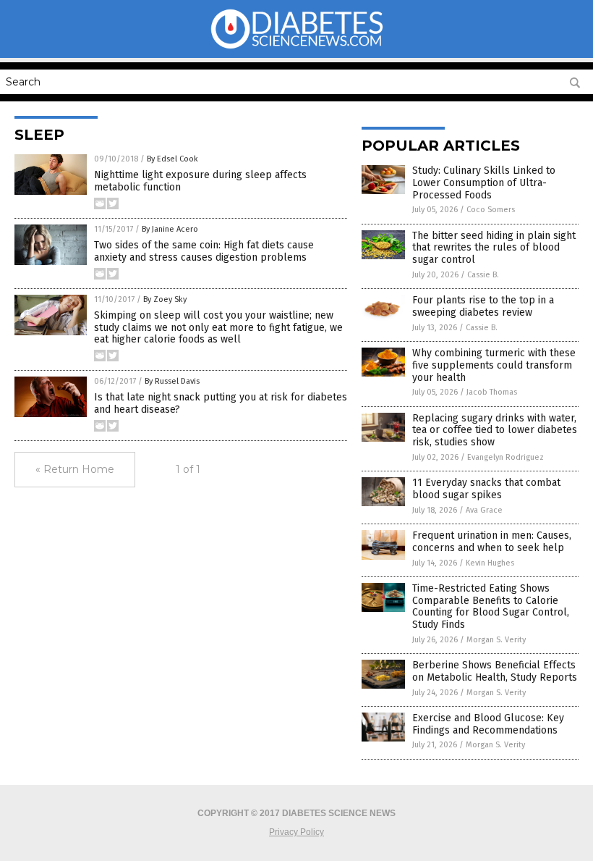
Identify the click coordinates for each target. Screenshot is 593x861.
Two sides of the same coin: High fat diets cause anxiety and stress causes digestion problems (204, 251)
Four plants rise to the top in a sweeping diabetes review (483, 306)
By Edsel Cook (172, 159)
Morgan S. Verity (496, 639)
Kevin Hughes (490, 563)
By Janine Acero (170, 229)
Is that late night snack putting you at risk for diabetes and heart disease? (220, 403)
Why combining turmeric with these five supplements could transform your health (494, 365)
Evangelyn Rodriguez (505, 457)
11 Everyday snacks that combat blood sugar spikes (486, 488)
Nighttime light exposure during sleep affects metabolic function (200, 181)
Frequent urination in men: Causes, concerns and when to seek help (491, 541)
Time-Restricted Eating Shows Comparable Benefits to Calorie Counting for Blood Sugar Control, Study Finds (490, 606)
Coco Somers (490, 209)
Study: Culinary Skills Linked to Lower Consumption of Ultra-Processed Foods (483, 182)
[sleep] (296, 48)
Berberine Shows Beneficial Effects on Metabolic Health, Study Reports (494, 671)
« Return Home (74, 469)
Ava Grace (484, 510)
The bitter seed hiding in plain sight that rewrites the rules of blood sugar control (494, 248)
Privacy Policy (296, 832)
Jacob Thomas (491, 392)
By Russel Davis (172, 381)
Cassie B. (483, 275)
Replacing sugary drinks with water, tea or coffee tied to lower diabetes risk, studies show (494, 430)
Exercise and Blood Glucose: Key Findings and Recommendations (488, 724)
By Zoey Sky (165, 299)
